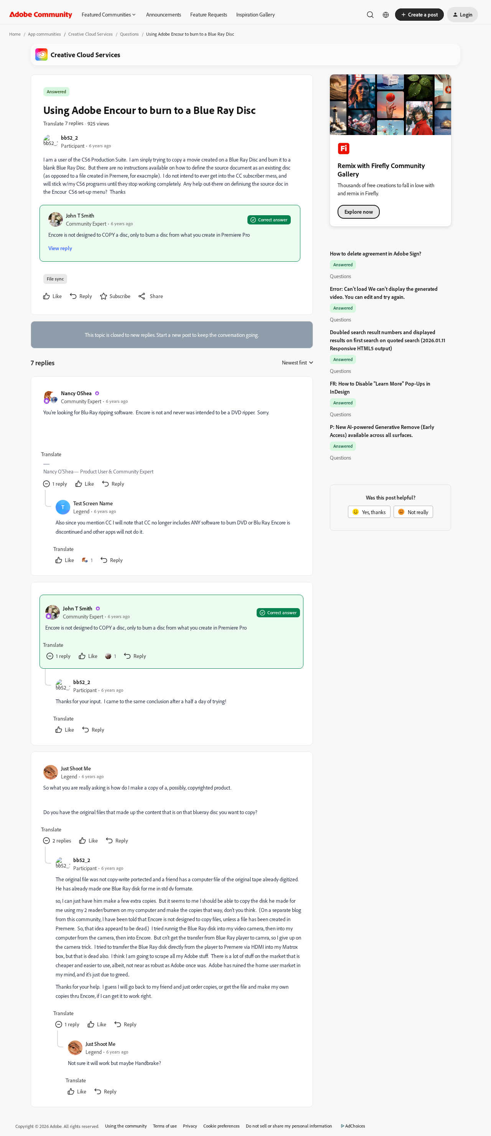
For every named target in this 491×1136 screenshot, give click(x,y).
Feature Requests (208, 14)
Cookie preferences (221, 1126)
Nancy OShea (76, 393)
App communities (44, 34)
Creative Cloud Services (90, 34)
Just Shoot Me (76, 768)
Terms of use (165, 1126)
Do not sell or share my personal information (289, 1126)
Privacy (190, 1126)
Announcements (163, 14)
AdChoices (355, 1126)
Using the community (126, 1126)
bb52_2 (69, 137)
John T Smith (80, 215)
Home (15, 34)
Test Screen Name (93, 503)
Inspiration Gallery (255, 14)
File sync (55, 279)
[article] (171, 439)
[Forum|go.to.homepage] (40, 14)
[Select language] (386, 14)
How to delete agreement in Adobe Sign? (375, 253)
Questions (129, 34)
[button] (419, 14)
